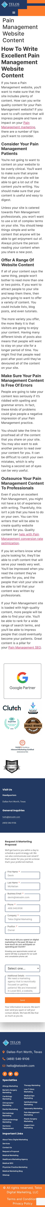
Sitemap (6, 1175)
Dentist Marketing (10, 1109)
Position (12, 926)
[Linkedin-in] (16, 1074)
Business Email (15, 893)
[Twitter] (10, 1074)
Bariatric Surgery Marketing (9, 1091)
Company (12, 915)
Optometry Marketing (33, 1108)
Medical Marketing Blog (12, 1171)
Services (6, 1143)
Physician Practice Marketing (14, 1167)
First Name (13, 872)
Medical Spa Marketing (29, 1097)
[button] (14, 12)
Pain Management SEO (24, 647)
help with (26, 534)
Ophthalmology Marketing (30, 1103)
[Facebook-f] (4, 1074)
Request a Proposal (10, 1151)
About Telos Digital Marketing (15, 1139)
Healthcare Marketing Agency (15, 1159)
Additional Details (16, 976)
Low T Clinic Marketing (29, 1090)
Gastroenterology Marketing (10, 1120)
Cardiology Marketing (7, 1097)
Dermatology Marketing (8, 1114)
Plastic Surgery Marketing (30, 1120)
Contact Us (7, 1147)
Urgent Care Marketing (29, 1126)
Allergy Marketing (10, 1086)
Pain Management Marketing (31, 1113)
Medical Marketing (10, 1155)
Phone (11, 904)
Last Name (13, 883)
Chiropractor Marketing (8, 1104)
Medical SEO (7, 1163)
